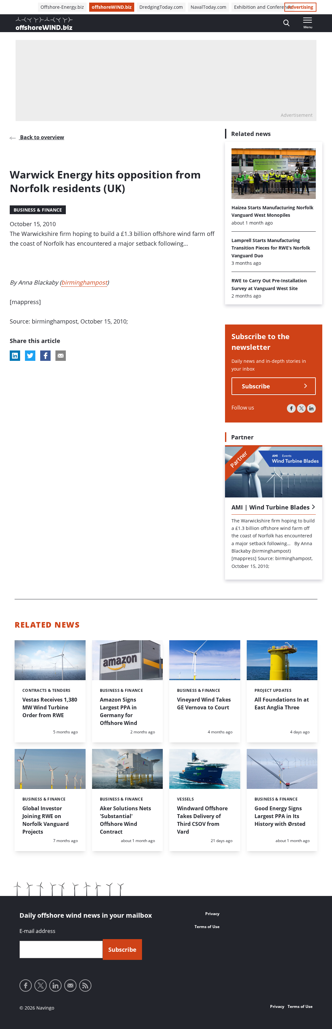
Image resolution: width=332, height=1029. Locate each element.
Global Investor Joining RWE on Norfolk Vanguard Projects (45, 820)
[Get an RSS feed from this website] (85, 985)
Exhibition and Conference (263, 7)
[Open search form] (286, 23)
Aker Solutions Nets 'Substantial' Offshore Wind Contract (125, 820)
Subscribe (256, 386)
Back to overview (41, 137)
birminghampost (84, 282)
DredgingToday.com (161, 7)
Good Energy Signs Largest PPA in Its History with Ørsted (280, 816)
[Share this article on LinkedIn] (15, 355)
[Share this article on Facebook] (45, 355)
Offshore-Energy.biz (62, 7)
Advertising (300, 7)
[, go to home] (44, 23)
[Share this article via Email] (60, 355)
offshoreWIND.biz (112, 7)
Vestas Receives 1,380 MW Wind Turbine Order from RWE (49, 707)
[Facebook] (291, 408)
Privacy (212, 913)
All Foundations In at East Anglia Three (282, 703)
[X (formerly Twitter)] (301, 408)
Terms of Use (207, 926)
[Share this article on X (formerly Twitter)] (30, 355)
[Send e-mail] (70, 985)
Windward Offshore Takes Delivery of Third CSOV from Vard (202, 820)
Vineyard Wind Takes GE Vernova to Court (204, 703)
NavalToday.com (208, 7)
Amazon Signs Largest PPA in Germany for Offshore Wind (118, 711)
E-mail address (37, 931)
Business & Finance (38, 210)
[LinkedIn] (311, 408)
